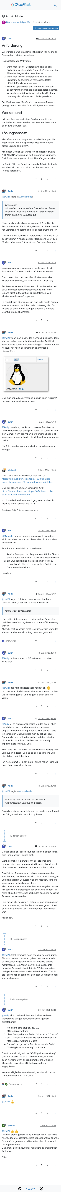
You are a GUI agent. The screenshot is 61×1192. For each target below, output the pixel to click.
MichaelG (12, 470)
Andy (10, 191)
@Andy (5, 427)
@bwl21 (6, 196)
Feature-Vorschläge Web (18, 22)
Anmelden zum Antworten (46, 28)
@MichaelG (7, 536)
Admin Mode (25, 196)
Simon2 (11, 1125)
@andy (5, 1015)
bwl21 (10, 38)
